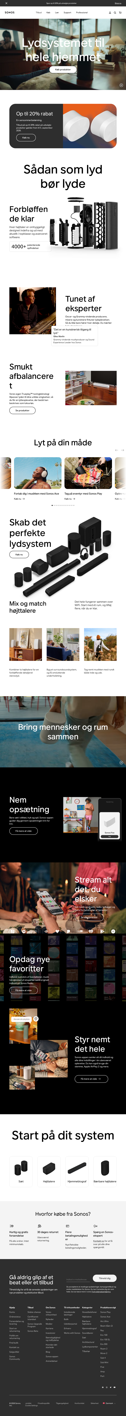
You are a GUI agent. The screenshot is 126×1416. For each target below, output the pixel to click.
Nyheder (50, 1319)
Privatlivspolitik (44, 1403)
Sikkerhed (94, 1403)
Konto (12, 1312)
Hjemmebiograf (89, 1328)
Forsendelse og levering (16, 1322)
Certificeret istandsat (33, 1318)
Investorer (50, 1333)
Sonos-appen (52, 1356)
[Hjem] (10, 12)
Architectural (88, 1342)
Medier (49, 1324)
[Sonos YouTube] (115, 1387)
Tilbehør (86, 1351)
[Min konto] (110, 13)
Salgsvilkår (14, 1352)
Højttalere (87, 1316)
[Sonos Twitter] (111, 1387)
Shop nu (118, 3)
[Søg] (115, 13)
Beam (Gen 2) (106, 1326)
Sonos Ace (105, 1316)
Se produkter (22, 410)
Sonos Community (14, 1357)
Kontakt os (98, 1241)
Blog (48, 1352)
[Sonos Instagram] (107, 1387)
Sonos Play (105, 1312)
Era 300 (103, 1344)
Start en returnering (14, 1329)
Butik (66, 1319)
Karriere (49, 1328)
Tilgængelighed (62, 1403)
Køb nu (26, 137)
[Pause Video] (121, 85)
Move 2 (103, 1353)
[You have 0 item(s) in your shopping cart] (120, 13)
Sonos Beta (33, 1331)
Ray (102, 1330)
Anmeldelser (52, 1361)
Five (102, 1367)
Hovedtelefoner (89, 1312)
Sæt (84, 1337)
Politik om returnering (14, 1337)
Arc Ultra (104, 1321)
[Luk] (6, 3)
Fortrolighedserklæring (101, 1292)
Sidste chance (34, 1312)
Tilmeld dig (104, 1278)
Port (102, 1376)
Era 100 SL (105, 1339)
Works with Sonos (72, 1333)
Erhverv (67, 1328)
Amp (102, 1371)
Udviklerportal (70, 1324)
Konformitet (79, 1403)
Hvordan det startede (51, 1346)
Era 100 (103, 1335)
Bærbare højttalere (86, 1322)
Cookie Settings (31, 1405)
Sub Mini (104, 1362)
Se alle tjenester (89, 917)
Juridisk (28, 1403)
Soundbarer (87, 1333)
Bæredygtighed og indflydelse (53, 1338)
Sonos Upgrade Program (35, 1325)
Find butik (13, 1342)
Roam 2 (103, 1348)
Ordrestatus (15, 1316)
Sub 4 (103, 1358)
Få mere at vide (24, 831)
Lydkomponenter (90, 1346)
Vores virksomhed (51, 1313)
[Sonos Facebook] (103, 1387)
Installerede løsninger (69, 1313)
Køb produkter (63, 69)
